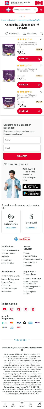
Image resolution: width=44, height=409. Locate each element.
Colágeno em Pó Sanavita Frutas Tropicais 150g (27, 70)
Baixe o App (39, 3)
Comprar (23, 58)
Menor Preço (32, 34)
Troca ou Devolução (9, 289)
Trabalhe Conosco (8, 254)
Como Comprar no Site (10, 276)
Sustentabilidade (8, 263)
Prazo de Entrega (8, 282)
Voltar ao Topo (20, 340)
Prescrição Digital (30, 262)
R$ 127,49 (21, 76)
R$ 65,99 (20, 50)
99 (21, 79)
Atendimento (8, 271)
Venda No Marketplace (10, 250)
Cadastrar (22, 156)
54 (21, 53)
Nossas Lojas (6, 260)
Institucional (7, 246)
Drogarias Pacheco (8, 20)
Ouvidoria (5, 257)
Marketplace (6, 292)
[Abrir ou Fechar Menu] (3, 10)
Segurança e (29, 273)
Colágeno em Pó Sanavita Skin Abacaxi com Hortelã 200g (27, 45)
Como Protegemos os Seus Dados (31, 288)
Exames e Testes (30, 256)
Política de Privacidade (32, 278)
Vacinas (26, 253)
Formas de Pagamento (10, 279)
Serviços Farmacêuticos (32, 259)
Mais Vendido (14, 34)
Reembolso (5, 285)
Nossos (27, 247)
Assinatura (27, 266)
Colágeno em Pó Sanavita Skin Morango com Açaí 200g (27, 97)
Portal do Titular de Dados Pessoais (30, 283)
